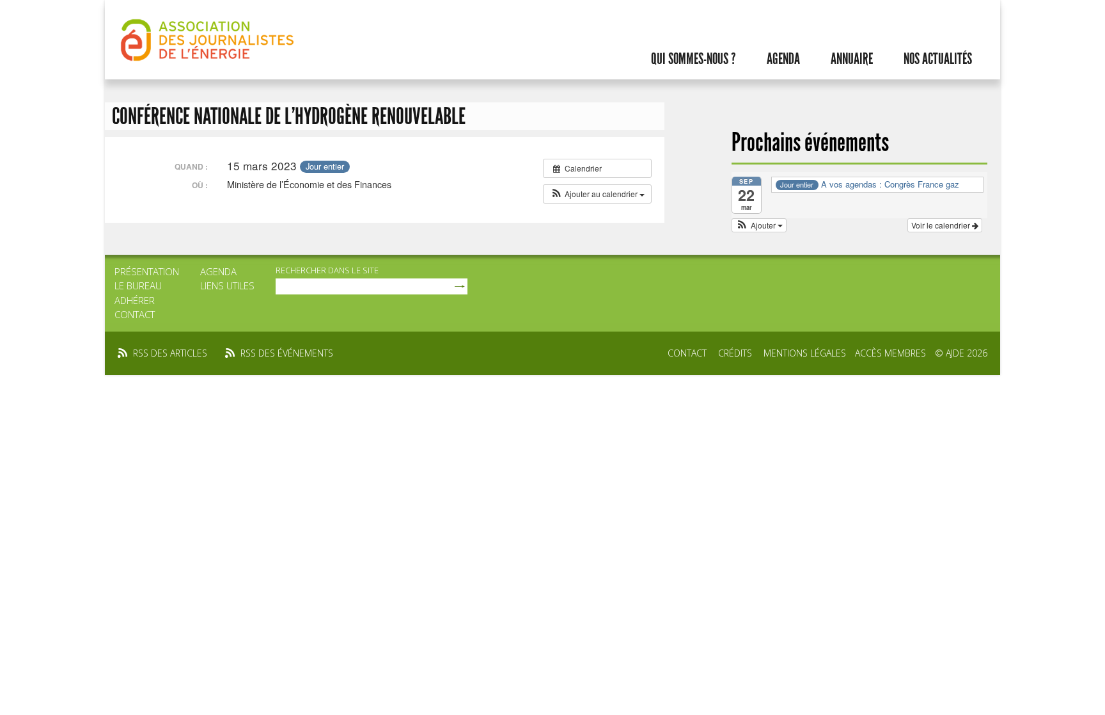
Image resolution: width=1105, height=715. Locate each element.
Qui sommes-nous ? (693, 59)
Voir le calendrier (941, 225)
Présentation (146, 271)
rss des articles (170, 353)
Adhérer (134, 300)
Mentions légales (805, 353)
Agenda (783, 59)
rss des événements (286, 353)
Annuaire (852, 59)
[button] (597, 194)
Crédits (735, 353)
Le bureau (138, 285)
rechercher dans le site (327, 270)
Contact (134, 314)
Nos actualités (938, 59)
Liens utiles (227, 285)
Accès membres (890, 353)
